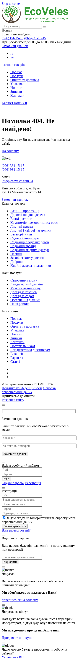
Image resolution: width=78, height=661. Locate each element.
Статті (15, 361)
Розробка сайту (13, 400)
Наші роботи (19, 304)
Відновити (10, 561)
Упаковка (17, 84)
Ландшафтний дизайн (26, 284)
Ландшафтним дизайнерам (30, 350)
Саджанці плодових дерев (29, 242)
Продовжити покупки (18, 637)
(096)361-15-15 (12, 38)
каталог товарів (13, 64)
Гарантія (16, 357)
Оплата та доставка (24, 80)
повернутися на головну (20, 600)
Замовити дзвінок (15, 46)
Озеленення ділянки (25, 300)
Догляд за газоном (23, 292)
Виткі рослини (21, 218)
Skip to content (12, 3)
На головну (10, 151)
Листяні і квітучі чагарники (30, 230)
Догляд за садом (22, 296)
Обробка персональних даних (29, 390)
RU (21, 657)
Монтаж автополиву (25, 288)
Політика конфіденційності (22, 388)
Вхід (6, 478)
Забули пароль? (13, 483)
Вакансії (16, 354)
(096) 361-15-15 (13, 165)
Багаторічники (21, 234)
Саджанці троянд (23, 246)
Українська (10, 657)
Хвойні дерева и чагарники (30, 265)
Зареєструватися (14, 526)
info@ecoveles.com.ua (17, 181)
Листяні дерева (21, 226)
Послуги (16, 76)
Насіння (16, 254)
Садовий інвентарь (24, 238)
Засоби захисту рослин (27, 258)
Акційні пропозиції (24, 211)
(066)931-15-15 (35, 38)
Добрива (16, 261)
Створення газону (23, 280)
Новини (16, 87)
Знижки (16, 91)
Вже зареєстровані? (16, 530)
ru (11, 53)
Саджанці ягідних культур (29, 250)
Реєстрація (33, 483)
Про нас (16, 72)
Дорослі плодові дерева (27, 215)
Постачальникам (22, 346)
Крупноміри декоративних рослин (36, 222)
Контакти (17, 95)
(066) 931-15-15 (13, 169)
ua (12, 57)
